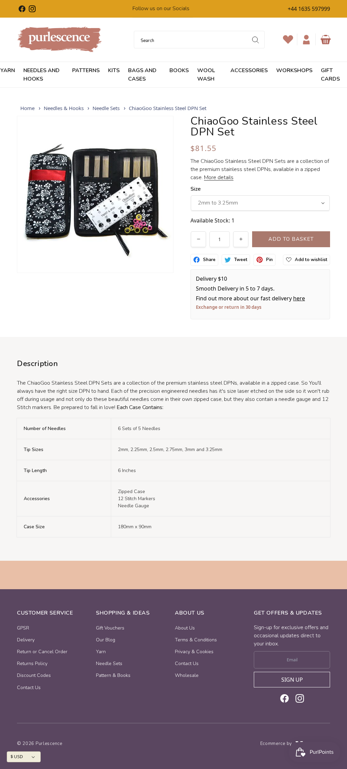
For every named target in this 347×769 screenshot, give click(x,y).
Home (27, 108)
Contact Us (29, 687)
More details (218, 177)
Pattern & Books (113, 675)
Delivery (26, 640)
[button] (325, 39)
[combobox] (199, 39)
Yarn (101, 651)
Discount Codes (34, 675)
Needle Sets (106, 108)
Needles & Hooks (64, 108)
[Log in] (306, 39)
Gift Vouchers (110, 628)
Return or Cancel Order (42, 651)
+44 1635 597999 (309, 9)
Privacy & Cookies (194, 651)
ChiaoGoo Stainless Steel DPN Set (167, 108)
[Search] (255, 40)
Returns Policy (32, 663)
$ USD (17, 756)
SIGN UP (292, 679)
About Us (185, 628)
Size (195, 189)
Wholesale (187, 675)
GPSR (23, 628)
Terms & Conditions (196, 640)
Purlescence (49, 744)
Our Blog (105, 640)
